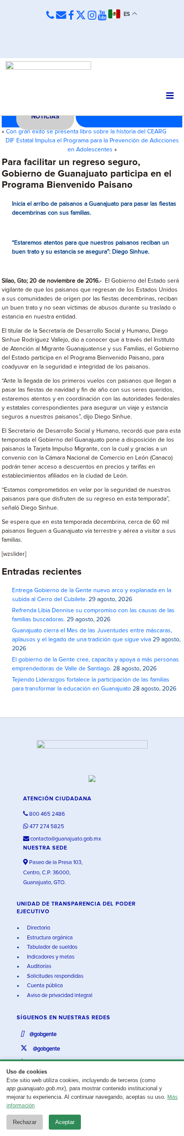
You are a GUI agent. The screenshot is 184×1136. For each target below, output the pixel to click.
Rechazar (24, 1122)
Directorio (38, 928)
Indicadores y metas (50, 957)
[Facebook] (71, 16)
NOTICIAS (45, 117)
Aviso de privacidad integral (59, 995)
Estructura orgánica (49, 938)
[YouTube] (102, 16)
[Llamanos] (50, 15)
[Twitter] (81, 16)
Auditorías (38, 966)
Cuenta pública (44, 985)
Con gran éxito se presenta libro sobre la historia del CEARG (86, 132)
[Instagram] (92, 16)
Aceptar (64, 1122)
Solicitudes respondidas (54, 976)
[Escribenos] (61, 15)
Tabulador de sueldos (51, 947)
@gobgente (42, 1034)
